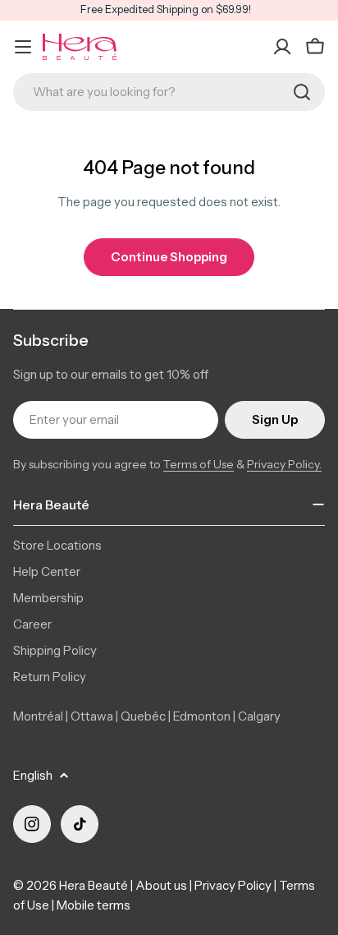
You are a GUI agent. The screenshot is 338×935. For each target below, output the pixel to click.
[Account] (282, 47)
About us (161, 885)
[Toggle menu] (23, 47)
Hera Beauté (93, 885)
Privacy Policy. (284, 464)
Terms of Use (198, 464)
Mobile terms (93, 905)
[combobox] (169, 92)
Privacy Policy (233, 885)
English (33, 775)
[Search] (302, 92)
